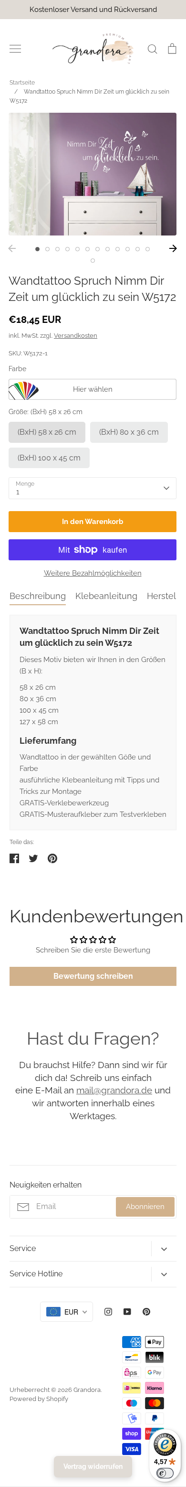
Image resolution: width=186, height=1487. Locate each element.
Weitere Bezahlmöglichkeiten (93, 573)
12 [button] (147, 249)
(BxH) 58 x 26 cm (47, 432)
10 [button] (127, 249)
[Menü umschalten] (15, 49)
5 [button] (77, 249)
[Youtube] (127, 1311)
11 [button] (137, 249)
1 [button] (37, 249)
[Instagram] (108, 1311)
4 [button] (67, 249)
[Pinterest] (146, 1311)
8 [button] (107, 249)
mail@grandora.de (114, 1090)
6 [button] (87, 249)
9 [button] (117, 249)
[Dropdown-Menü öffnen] (163, 1248)
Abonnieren (145, 1206)
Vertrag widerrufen (93, 1466)
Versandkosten (75, 335)
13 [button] (93, 260)
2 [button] (47, 249)
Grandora (87, 1389)
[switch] (165, 1473)
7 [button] (97, 249)
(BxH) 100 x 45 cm (49, 457)
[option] (92, 174)
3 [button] (57, 249)
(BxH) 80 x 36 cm (129, 432)
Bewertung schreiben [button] (93, 976)
